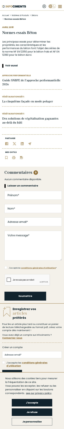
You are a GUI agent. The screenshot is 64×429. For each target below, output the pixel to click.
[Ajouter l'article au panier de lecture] (6, 157)
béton (27, 48)
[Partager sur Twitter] (14, 143)
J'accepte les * (33, 268)
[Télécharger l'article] (21, 157)
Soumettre (25, 296)
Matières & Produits (20, 15)
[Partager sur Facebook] (6, 143)
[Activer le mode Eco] (52, 6)
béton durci (24, 55)
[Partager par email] (29, 143)
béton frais (42, 51)
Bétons (35, 15)
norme (9, 51)
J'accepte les (26, 364)
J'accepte (32, 402)
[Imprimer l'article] (13, 157)
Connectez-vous (12, 338)
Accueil (5, 15)
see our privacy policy (38, 393)
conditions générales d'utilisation (38, 268)
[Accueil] (14, 6)
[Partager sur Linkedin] (22, 143)
